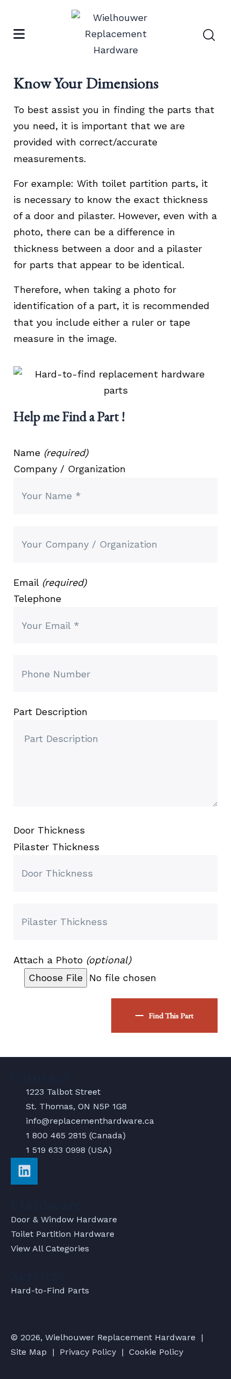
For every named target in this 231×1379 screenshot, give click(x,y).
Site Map (29, 1352)
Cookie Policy (156, 1352)
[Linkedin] (24, 1171)
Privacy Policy (88, 1352)
